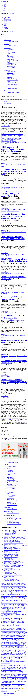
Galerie (5, 23)
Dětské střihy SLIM (12, 84)
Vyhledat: (3, 96)
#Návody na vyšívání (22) (10, 579)
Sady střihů (6, 44)
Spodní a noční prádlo (12, 60)
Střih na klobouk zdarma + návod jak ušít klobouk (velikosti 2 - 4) (14, 382)
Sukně (8, 53)
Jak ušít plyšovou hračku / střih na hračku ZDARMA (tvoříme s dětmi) (13, 171)
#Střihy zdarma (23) (9, 577)
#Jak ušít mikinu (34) (9, 572)
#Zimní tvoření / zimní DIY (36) (12, 569)
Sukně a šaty (10, 75)
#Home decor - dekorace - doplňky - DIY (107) (15, 545)
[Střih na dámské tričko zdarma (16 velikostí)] (12, 273)
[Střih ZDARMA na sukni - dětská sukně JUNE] (14, 337)
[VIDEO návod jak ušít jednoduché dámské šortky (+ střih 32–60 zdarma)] (14, 143)
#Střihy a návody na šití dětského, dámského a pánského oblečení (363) (15, 531)
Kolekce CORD (11, 66)
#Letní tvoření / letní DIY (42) (11, 564)
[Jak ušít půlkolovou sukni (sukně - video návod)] (14, 357)
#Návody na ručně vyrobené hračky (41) (14, 565)
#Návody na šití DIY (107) (10, 544)
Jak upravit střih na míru (13, 522)
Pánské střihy (7, 86)
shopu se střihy (10, 419)
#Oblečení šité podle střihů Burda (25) (13, 575)
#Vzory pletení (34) (8, 571)
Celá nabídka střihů (5, 126)
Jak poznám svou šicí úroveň (14, 518)
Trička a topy (10, 50)
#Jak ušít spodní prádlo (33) (10, 573)
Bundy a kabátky (11, 78)
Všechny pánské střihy (12, 88)
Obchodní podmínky (9, 693)
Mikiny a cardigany (11, 52)
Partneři (6, 695)
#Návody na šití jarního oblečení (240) (13, 537)
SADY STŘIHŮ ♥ (11, 67)
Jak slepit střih (10, 521)
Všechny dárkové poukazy (13, 92)
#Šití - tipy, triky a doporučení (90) (12, 548)
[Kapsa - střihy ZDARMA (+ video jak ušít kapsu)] (14, 293)
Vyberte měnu (4, 430)
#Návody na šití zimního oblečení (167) (13, 541)
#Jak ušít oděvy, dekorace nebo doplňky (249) (15, 536)
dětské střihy (16, 420)
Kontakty (6, 28)
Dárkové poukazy (8, 90)
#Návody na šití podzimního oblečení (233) (14, 538)
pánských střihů (23, 422)
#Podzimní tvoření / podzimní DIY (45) (13, 562)
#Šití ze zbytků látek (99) (10, 547)
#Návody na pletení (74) (10, 551)
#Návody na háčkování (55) (11, 557)
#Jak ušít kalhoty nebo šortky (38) (12, 566)
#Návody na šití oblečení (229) (11, 540)
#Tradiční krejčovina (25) (10, 576)
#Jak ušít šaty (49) (8, 559)
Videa (5, 21)
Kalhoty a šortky (11, 56)
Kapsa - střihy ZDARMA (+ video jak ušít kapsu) (12, 298)
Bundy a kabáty (11, 59)
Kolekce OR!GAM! (12, 64)
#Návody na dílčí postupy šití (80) (12, 550)
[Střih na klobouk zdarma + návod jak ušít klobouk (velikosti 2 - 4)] (5, 376)
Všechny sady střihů (12, 45)
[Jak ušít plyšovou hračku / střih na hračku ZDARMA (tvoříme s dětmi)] (14, 166)
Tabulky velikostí (11, 517)
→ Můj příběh (7, 439)
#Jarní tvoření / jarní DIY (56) (11, 555)
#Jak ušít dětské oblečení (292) (11, 533)
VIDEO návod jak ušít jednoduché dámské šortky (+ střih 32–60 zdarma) (12, 149)
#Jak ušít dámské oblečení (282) (11, 534)
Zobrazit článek (4, 163)
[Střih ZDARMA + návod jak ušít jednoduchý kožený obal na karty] (14, 255)
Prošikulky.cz (4, 691)
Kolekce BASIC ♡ (11, 63)
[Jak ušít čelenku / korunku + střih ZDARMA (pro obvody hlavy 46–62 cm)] (14, 188)
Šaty (8, 55)
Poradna (6, 27)
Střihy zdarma (7, 20)
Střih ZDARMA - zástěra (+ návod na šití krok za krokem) (13, 238)
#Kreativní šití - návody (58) (11, 554)
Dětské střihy (7, 70)
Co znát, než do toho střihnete (14, 524)
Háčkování (6, 26)
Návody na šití (7, 19)
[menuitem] (5, 101)
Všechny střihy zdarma (12, 41)
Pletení (5, 24)
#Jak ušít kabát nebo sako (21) (11, 580)
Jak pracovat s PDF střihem (13, 519)
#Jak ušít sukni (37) (8, 568)
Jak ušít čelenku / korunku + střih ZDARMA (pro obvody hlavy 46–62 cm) (12, 194)
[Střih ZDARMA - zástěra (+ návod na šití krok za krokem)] (14, 233)
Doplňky (9, 62)
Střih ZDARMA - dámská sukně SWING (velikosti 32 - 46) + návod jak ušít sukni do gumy (13, 318)
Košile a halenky (11, 57)
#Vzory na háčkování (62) (10, 552)
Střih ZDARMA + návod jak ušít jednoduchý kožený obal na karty (14, 260)
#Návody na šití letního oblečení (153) (13, 543)
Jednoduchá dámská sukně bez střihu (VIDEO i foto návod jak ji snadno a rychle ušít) (14, 216)
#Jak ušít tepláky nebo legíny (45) (12, 561)
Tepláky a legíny (11, 49)
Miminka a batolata (11, 82)
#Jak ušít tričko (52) (8, 558)
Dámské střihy (7, 48)
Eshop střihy (7, 17)
